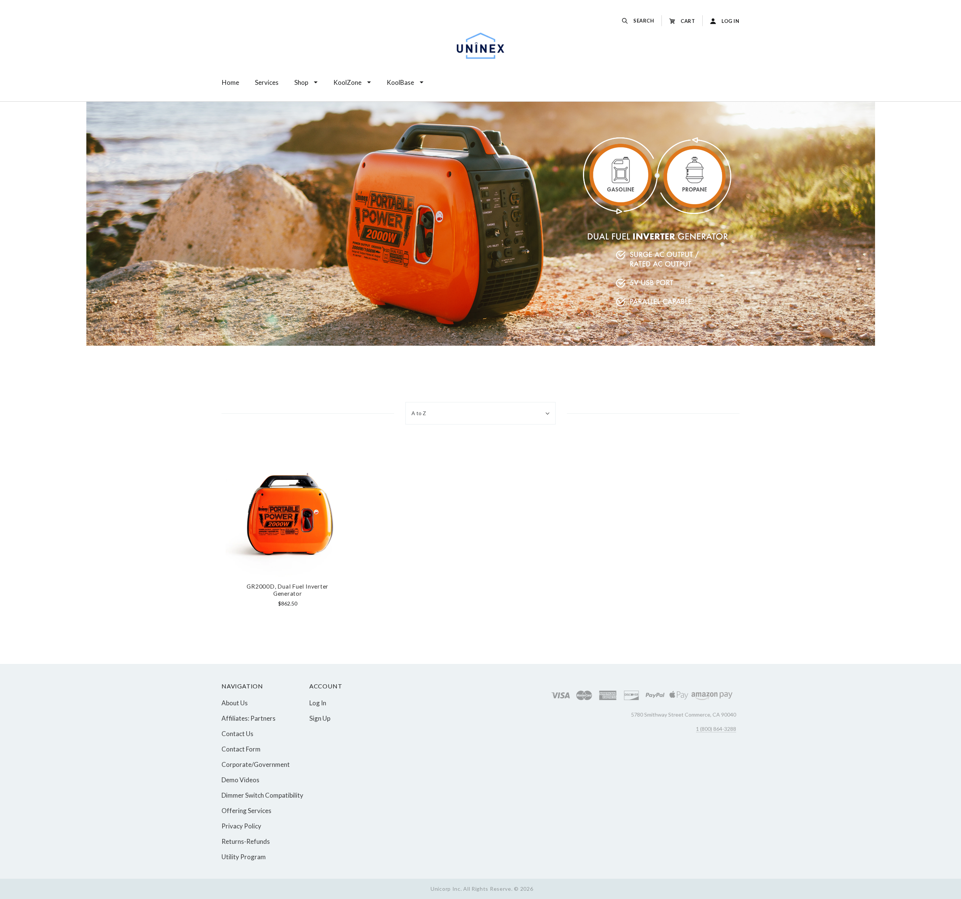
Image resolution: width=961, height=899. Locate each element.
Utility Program (243, 856)
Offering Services (246, 811)
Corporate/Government (255, 764)
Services (267, 82)
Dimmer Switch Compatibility (262, 795)
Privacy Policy (241, 826)
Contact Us (237, 734)
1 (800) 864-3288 (716, 729)
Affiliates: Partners (248, 718)
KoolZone (347, 82)
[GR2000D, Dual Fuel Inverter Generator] (288, 515)
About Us (234, 703)
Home (230, 82)
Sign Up (319, 717)
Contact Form (241, 749)
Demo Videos (240, 780)
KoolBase (400, 82)
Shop (301, 82)
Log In (317, 703)
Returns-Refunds (245, 841)
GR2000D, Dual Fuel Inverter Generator (287, 590)
